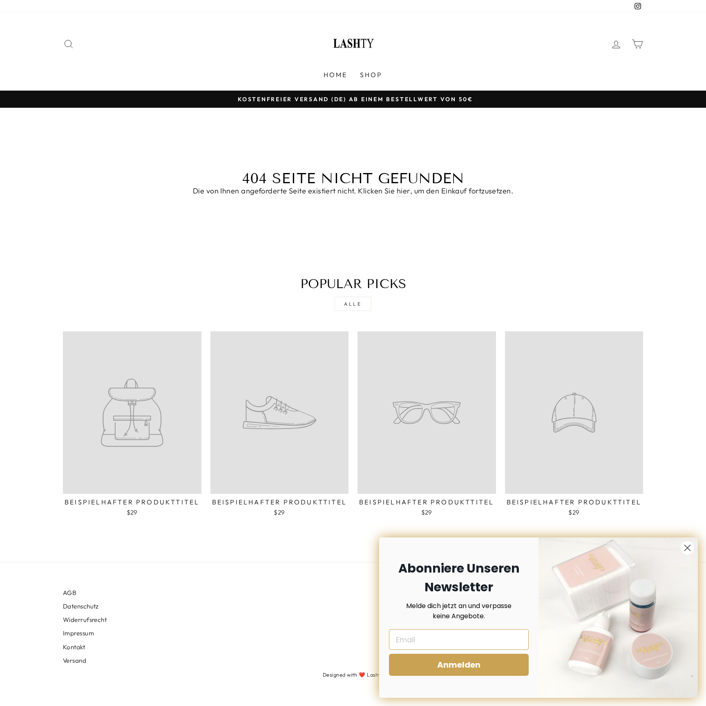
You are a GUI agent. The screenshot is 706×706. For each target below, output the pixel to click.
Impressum (78, 633)
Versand (74, 660)
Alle (353, 304)
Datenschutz (81, 606)
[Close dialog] (687, 548)
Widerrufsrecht (85, 620)
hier (403, 190)
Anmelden (458, 664)
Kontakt (74, 647)
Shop (371, 75)
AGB (69, 593)
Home (336, 75)
